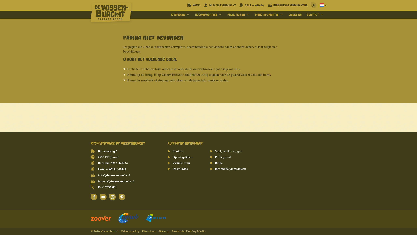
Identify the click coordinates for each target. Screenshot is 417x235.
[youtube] (103, 197)
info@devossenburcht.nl (114, 175)
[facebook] (94, 197)
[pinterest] (122, 197)
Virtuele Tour (181, 163)
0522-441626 (119, 163)
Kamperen (178, 14)
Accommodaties (206, 14)
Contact (313, 14)
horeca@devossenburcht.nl (116, 181)
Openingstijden (183, 157)
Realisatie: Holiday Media (188, 231)
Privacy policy (130, 231)
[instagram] (112, 197)
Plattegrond (223, 157)
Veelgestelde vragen (228, 151)
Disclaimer (149, 231)
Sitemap (163, 231)
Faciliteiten (236, 14)
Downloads (180, 169)
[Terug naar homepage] (111, 13)
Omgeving (295, 14)
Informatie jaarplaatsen (230, 169)
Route (219, 163)
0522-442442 (117, 169)
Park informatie (266, 14)
